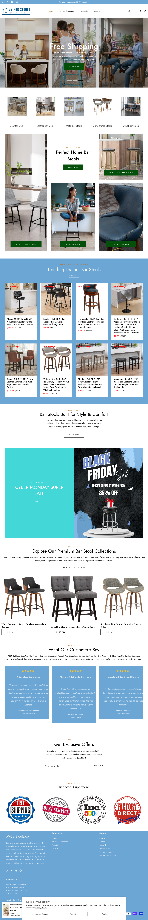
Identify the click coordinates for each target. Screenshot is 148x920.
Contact (55, 848)
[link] (20, 810)
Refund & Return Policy (108, 855)
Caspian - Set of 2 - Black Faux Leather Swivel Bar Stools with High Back (54, 322)
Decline (105, 914)
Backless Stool (73, 244)
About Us (55, 845)
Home (54, 838)
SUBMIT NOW (99, 766)
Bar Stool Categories (60, 841)
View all (74, 276)
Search (102, 838)
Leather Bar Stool (121, 244)
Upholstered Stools (26, 244)
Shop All (39, 502)
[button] (98, 2)
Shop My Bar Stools (74, 65)
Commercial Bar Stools (121, 173)
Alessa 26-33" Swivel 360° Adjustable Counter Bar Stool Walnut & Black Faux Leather (20, 322)
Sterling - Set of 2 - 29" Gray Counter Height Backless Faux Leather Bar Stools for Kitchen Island (90, 383)
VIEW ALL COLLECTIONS (74, 567)
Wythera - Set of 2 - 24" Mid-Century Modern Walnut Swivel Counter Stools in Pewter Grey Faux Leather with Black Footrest (56, 384)
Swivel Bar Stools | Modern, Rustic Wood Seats (73, 627)
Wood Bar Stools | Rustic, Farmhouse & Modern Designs (24, 625)
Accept (73, 914)
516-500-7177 (11, 893)
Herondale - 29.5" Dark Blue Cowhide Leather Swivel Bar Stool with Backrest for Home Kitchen (91, 323)
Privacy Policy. (41, 907)
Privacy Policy (104, 848)
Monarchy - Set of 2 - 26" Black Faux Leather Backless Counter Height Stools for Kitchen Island (126, 383)
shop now (73, 167)
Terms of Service (105, 852)
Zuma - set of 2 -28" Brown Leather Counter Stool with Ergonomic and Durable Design (20, 383)
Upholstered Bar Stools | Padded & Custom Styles (120, 625)
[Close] (20, 904)
